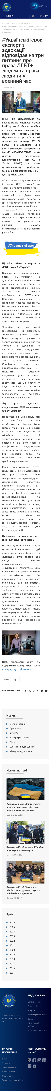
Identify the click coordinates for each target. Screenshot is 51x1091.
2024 (12, 932)
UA (46, 16)
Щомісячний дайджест (22, 747)
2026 (12, 922)
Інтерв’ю (14, 733)
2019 (12, 954)
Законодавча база (10, 1067)
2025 (12, 927)
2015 (12, 973)
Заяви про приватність (12, 1080)
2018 (12, 959)
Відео (12, 742)
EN (41, 16)
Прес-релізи (16, 728)
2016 (12, 968)
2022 (12, 941)
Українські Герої (11, 680)
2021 (12, 945)
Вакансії (5, 1059)
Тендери (6, 1063)
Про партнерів (8, 1072)
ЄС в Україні (7, 1076)
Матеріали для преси (21, 751)
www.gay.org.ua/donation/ (16, 669)
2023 (12, 936)
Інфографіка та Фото (20, 738)
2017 (12, 964)
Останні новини (18, 724)
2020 (12, 950)
